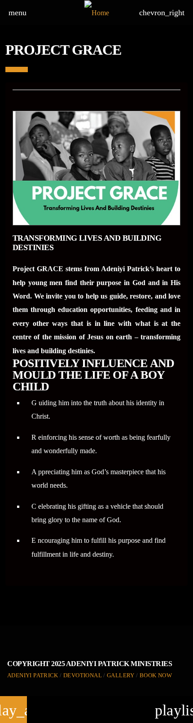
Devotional (82, 675)
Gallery (121, 675)
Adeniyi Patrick (32, 675)
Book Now (156, 675)
